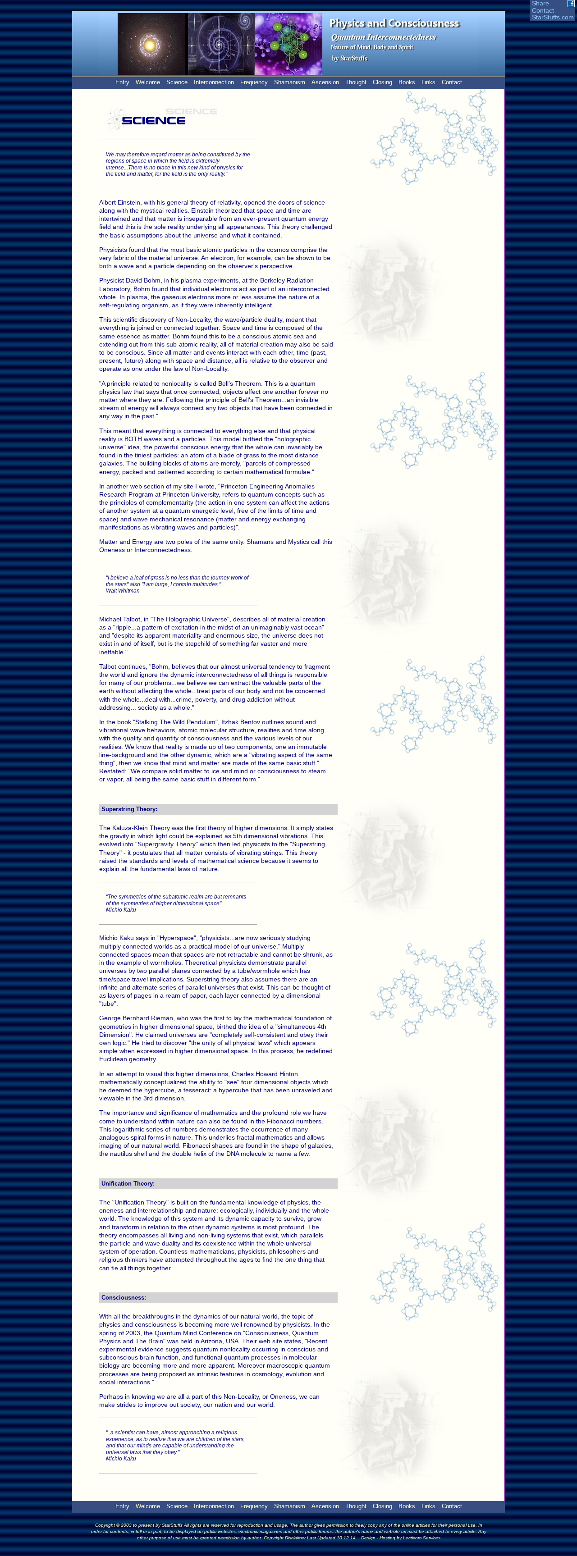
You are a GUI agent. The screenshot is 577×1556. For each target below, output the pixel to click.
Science (177, 82)
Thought (355, 82)
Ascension (325, 82)
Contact (543, 11)
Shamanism (289, 82)
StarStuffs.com (553, 17)
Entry (122, 82)
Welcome (148, 82)
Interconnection (214, 82)
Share (540, 3)
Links (428, 82)
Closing (382, 82)
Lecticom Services (421, 1537)
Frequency (254, 82)
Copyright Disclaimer (285, 1537)
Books (406, 82)
